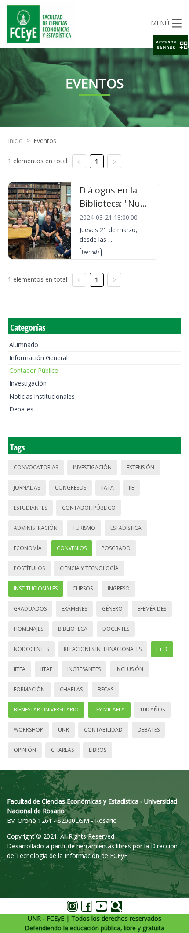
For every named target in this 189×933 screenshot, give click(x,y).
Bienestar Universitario (46, 709)
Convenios (72, 548)
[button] (170, 45)
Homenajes (28, 629)
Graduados (30, 608)
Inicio (15, 140)
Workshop (28, 729)
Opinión (25, 750)
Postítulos (29, 568)
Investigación (28, 383)
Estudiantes (30, 507)
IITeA (19, 669)
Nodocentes (31, 649)
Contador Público (33, 370)
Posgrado (116, 548)
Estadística (126, 528)
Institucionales (36, 588)
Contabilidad (103, 729)
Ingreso (119, 588)
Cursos (83, 588)
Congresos (70, 487)
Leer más (90, 252)
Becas (105, 689)
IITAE (46, 669)
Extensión (140, 467)
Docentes (115, 629)
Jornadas (27, 487)
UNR (63, 729)
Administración (36, 528)
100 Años (152, 709)
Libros (97, 750)
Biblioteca (72, 629)
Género (112, 608)
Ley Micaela (109, 709)
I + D (161, 649)
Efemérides (152, 608)
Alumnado (23, 344)
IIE (131, 487)
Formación (29, 689)
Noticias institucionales (42, 396)
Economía (28, 548)
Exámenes (74, 608)
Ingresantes (84, 669)
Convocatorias (36, 467)
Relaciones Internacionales (103, 649)
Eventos (44, 140)
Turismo (84, 528)
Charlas (71, 689)
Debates (21, 409)
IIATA (107, 487)
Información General (38, 358)
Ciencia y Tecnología (89, 568)
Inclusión (129, 669)
